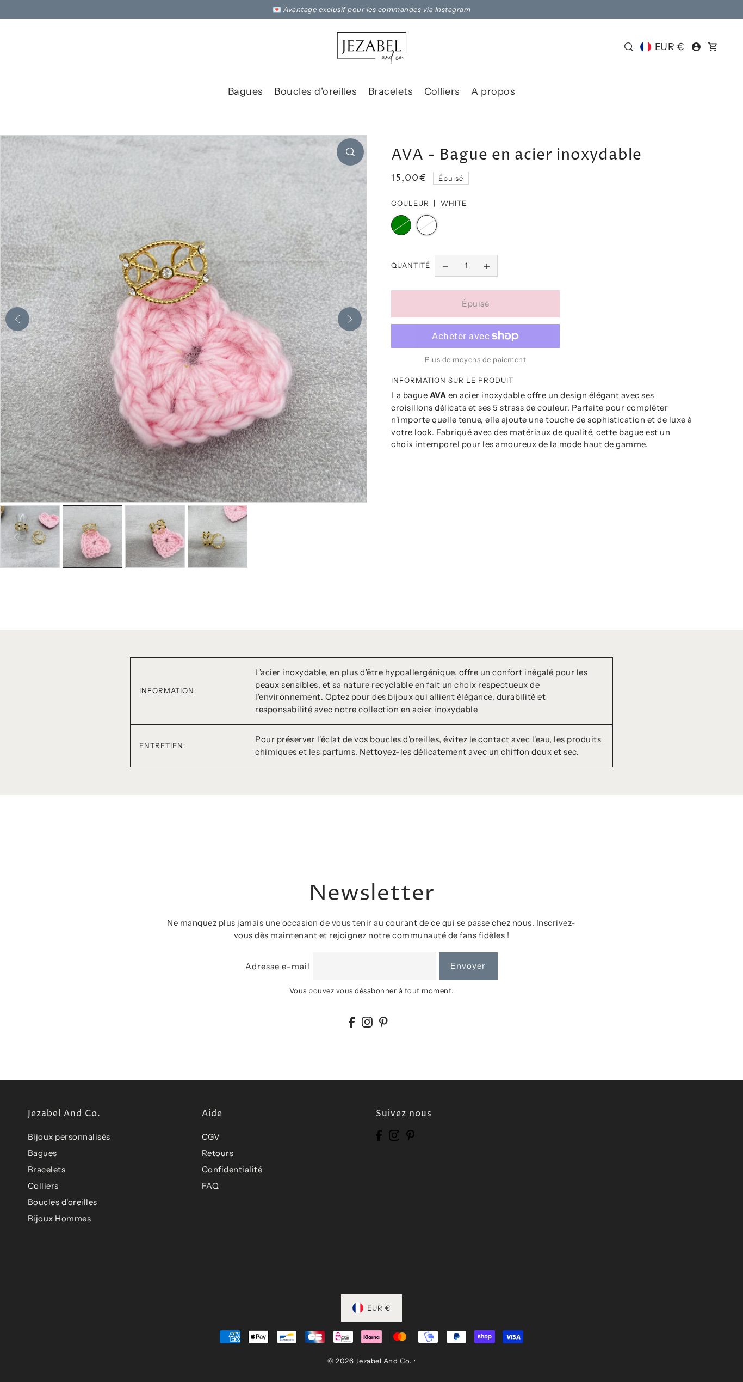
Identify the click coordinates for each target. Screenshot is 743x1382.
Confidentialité (232, 1169)
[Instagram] (367, 1022)
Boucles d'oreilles (62, 1202)
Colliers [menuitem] (442, 91)
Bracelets (47, 1169)
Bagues (42, 1153)
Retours (218, 1153)
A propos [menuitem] (493, 91)
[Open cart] (713, 46)
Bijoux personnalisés (69, 1137)
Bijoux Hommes (59, 1218)
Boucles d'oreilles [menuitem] (315, 91)
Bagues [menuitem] (245, 91)
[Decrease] (445, 265)
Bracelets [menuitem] (390, 91)
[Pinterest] (383, 1022)
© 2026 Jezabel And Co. (369, 1360)
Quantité (410, 265)
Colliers (43, 1186)
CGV (211, 1137)
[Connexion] (629, 46)
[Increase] (486, 265)
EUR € (669, 47)
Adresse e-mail (277, 966)
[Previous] (17, 319)
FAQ (210, 1186)
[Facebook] (352, 1022)
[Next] (350, 319)
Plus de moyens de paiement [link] (475, 359)
